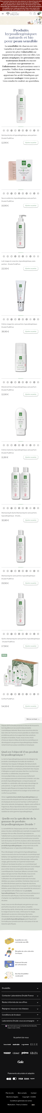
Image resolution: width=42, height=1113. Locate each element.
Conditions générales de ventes (21, 1101)
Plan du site (10, 1093)
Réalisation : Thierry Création (17, 1105)
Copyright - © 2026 (29, 1097)
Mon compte (22, 1093)
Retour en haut (33, 719)
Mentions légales (12, 1097)
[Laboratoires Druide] (12, 14)
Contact (33, 1093)
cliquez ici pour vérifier (13, 1028)
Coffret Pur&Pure (7, 699)
